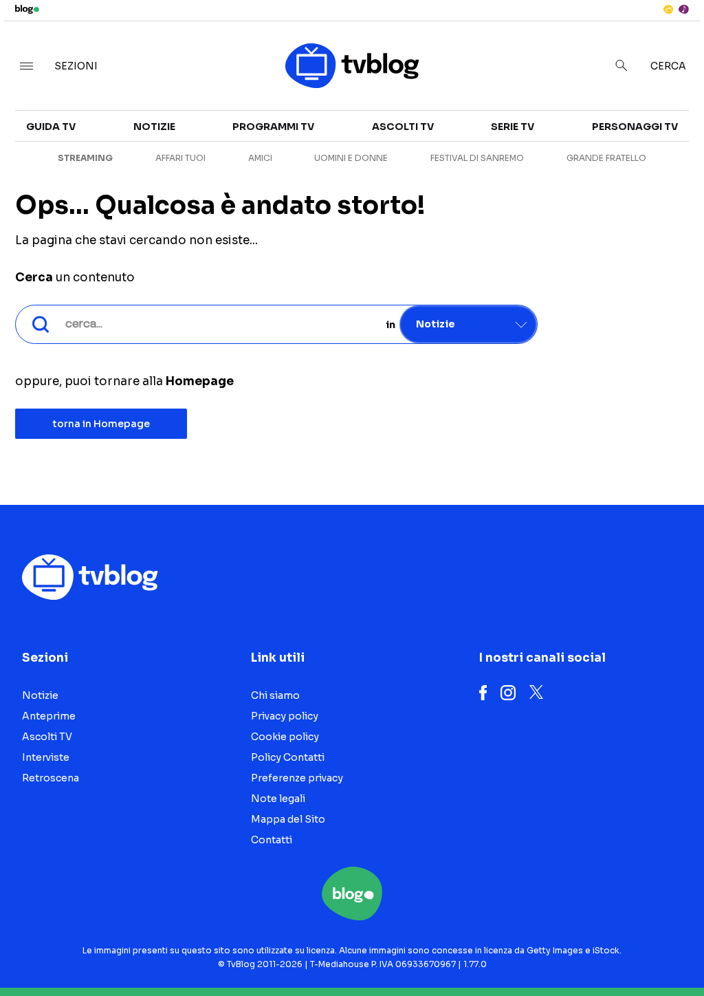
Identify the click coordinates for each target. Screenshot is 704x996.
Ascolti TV (403, 126)
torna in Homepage (101, 424)
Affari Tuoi (180, 158)
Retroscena (50, 778)
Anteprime (49, 716)
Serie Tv (512, 126)
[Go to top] (598, 950)
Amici (260, 158)
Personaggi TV (635, 126)
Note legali (278, 798)
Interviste (45, 757)
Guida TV (51, 126)
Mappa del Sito (288, 819)
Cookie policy (285, 736)
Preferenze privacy (297, 778)
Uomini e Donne (351, 158)
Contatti (271, 840)
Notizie (154, 126)
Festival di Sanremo (477, 158)
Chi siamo (275, 695)
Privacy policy (284, 716)
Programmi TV (273, 126)
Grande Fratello (606, 158)
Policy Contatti (287, 757)
